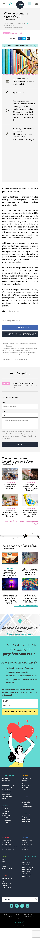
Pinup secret (20, 925)
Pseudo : (4, 402)
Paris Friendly (8, 23)
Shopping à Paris (20, 23)
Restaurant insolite (6, 842)
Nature (23, 789)
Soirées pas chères (30, 593)
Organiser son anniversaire (28, 806)
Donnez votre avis (16, 33)
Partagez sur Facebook (20, 327)
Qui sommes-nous (6, 792)
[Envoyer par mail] (28, 38)
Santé (3, 861)
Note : (4, 411)
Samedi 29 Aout (5, 818)
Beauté (3, 864)
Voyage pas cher (26, 842)
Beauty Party (5, 783)
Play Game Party (6, 780)
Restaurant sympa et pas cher (9, 847)
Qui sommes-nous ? (11, 916)
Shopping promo (26, 819)
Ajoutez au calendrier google (22, 334)
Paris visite (30, 567)
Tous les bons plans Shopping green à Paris (23, 522)
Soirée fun (24, 804)
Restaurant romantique (8, 849)
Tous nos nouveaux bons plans (26, 606)
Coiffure (4, 866)
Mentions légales (29, 916)
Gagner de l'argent (6, 881)
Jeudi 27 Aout (5, 813)
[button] (10, 3)
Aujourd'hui (5, 809)
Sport (23, 783)
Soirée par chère (26, 802)
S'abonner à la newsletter (20, 711)
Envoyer (20, 444)
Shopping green (9, 25)
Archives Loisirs (26, 863)
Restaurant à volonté (7, 844)
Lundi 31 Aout (5, 822)
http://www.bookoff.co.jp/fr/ (24, 139)
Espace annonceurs (7, 796)
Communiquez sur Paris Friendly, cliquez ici (16, 359)
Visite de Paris (25, 785)
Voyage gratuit (25, 849)
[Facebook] (20, 38)
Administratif (5, 885)
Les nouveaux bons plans (8, 787)
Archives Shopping (26, 874)
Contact (4, 798)
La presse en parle (6, 794)
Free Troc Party (5, 778)
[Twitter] (24, 38)
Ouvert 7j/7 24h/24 (6, 887)
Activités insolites (26, 778)
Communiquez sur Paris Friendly (11, 914)
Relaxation (4, 859)
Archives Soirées (26, 865)
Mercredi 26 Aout (6, 811)
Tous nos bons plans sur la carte (21, 634)
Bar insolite (24, 800)
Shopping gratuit (26, 817)
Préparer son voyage (27, 840)
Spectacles (24, 780)
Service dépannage (6, 883)
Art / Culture (25, 787)
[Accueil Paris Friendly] (20, 4)
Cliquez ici (9, 346)
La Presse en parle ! (29, 914)
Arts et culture (10, 593)
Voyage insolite (25, 847)
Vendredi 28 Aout (6, 815)
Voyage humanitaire (27, 844)
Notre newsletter (6, 789)
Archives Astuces (26, 876)
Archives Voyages (26, 871)
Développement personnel (10, 567)
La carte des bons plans (8, 785)
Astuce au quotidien (7, 878)
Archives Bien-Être (26, 869)
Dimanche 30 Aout (6, 820)
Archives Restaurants (27, 867)
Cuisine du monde (6, 840)
